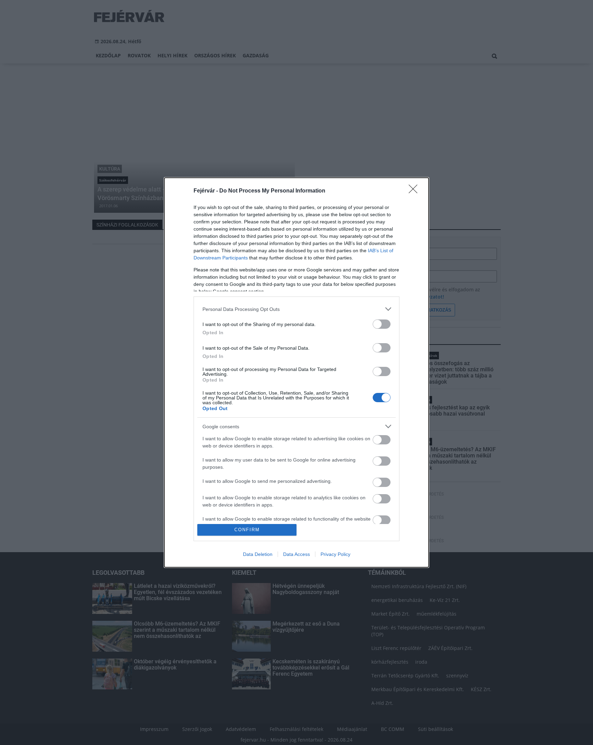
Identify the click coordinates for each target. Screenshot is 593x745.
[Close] (415, 191)
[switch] (382, 324)
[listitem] (296, 309)
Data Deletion (257, 554)
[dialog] (296, 372)
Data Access (296, 554)
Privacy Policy (335, 554)
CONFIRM (247, 529)
